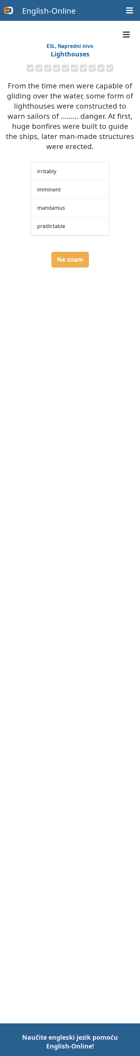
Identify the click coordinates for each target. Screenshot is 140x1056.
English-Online (49, 10)
